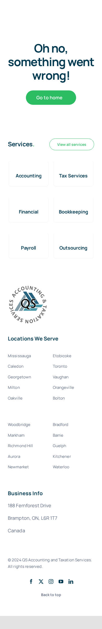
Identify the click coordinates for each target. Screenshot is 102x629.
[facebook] (31, 581)
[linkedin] (71, 581)
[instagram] (51, 581)
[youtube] (61, 581)
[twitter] (41, 581)
